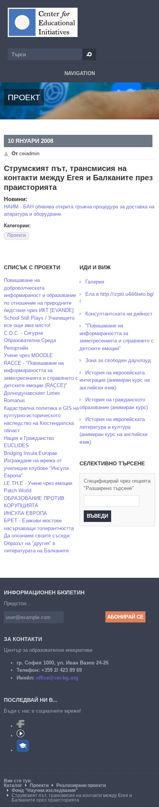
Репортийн (16, 348)
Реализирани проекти (81, 785)
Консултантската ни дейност (118, 314)
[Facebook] (20, 726)
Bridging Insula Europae (30, 453)
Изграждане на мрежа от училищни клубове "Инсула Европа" (36, 468)
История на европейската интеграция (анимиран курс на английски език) (115, 380)
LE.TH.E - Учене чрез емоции (38, 483)
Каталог (13, 785)
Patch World (17, 490)
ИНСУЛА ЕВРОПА (25, 513)
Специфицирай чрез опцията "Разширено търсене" (117, 485)
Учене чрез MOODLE (28, 355)
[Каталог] (43, 22)
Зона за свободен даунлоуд (118, 360)
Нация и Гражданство (29, 438)
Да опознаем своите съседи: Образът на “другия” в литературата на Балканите (37, 543)
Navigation (79, 73)
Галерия (94, 282)
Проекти (16, 235)
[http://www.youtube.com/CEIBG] (20, 735)
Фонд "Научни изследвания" (45, 790)
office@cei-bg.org (57, 678)
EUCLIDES (16, 445)
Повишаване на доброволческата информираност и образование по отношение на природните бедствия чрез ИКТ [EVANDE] (40, 295)
